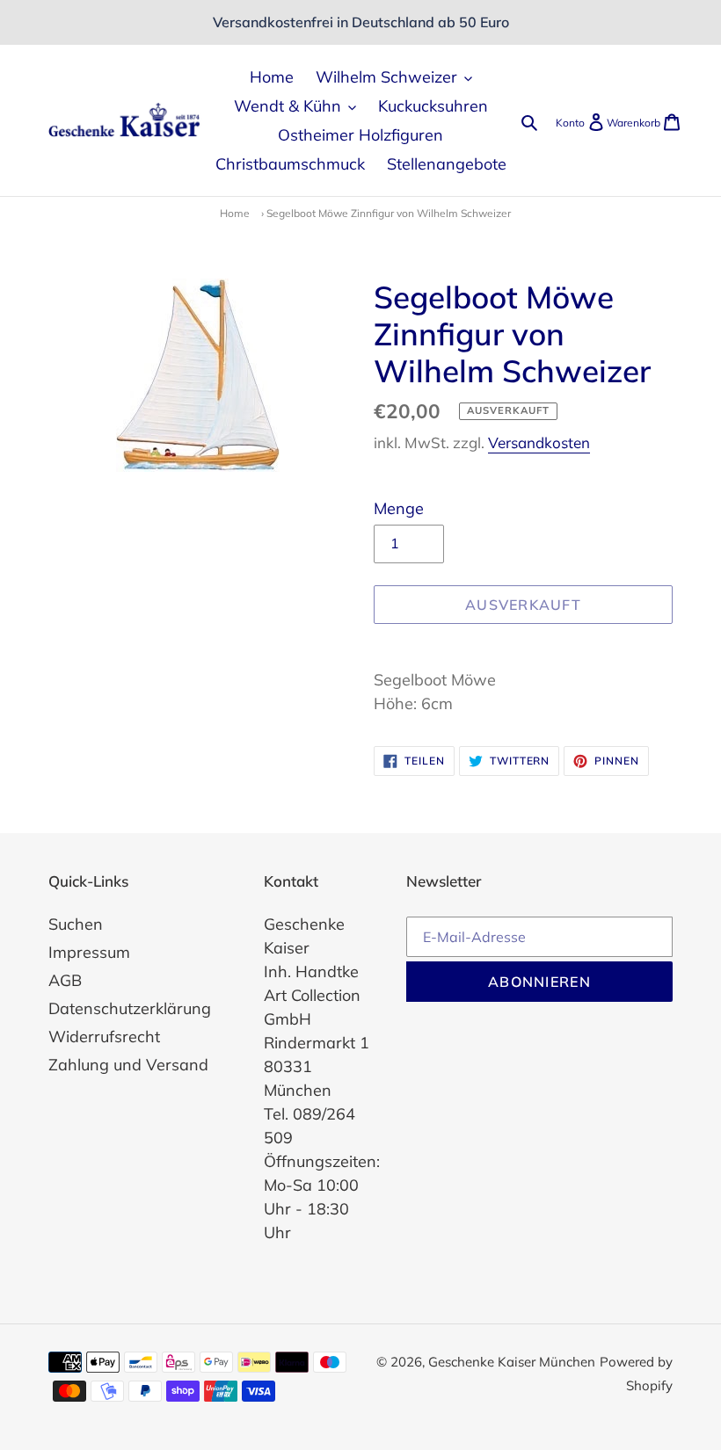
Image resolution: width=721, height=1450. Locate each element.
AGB (65, 980)
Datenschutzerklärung (129, 1008)
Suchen (75, 924)
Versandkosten (539, 442)
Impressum (89, 952)
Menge (399, 508)
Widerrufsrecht (104, 1036)
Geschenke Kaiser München (511, 1361)
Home (235, 213)
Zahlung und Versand (128, 1065)
